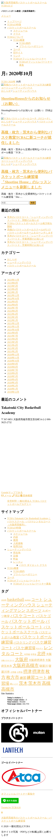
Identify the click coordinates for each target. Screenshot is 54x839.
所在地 (16, 552)
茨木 (23, 683)
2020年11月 (13, 357)
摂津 (27, 671)
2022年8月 (12, 304)
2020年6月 (12, 373)
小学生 (20, 672)
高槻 (46, 683)
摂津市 (38, 671)
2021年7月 (12, 336)
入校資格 (18, 543)
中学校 (27, 654)
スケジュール (20, 31)
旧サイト (18, 52)
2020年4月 (12, 379)
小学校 (13, 672)
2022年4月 (12, 314)
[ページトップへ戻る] (2, 812)
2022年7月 (12, 308)
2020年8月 (12, 367)
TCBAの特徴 (14, 24)
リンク (16, 55)
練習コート (37, 677)
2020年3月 (12, 382)
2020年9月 (12, 364)
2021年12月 (13, 323)
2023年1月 (12, 292)
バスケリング (23, 642)
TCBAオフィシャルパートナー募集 (32, 584)
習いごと (14, 684)
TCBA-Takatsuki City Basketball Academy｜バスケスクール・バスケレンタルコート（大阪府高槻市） (29, 521)
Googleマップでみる (12, 492)
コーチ (16, 49)
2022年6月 (12, 311)
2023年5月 (12, 286)
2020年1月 (12, 389)
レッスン (18, 562)
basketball (15, 599)
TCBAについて (15, 37)
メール (7, 495)
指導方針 (18, 546)
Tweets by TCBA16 (11, 807)
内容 (15, 537)
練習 (23, 677)
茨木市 (34, 683)
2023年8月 (12, 283)
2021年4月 (12, 345)
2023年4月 (12, 289)
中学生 (33, 654)
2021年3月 (12, 348)
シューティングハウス (25, 91)
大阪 (49, 654)
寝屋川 (43, 665)
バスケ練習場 (24, 648)
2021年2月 (12, 351)
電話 (17, 495)
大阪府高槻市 (26, 665)
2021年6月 (12, 339)
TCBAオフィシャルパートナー (29, 59)
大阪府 (21, 659)
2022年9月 (12, 301)
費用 (15, 540)
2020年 (4, 600)
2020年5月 (12, 376)
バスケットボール (27, 621)
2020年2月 (12, 385)
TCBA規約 (25, 43)
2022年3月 (12, 317)
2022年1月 (12, 320)
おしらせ (6, 91)
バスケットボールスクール (21, 27)
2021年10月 (13, 329)
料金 (15, 559)
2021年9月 (12, 333)
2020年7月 (12, 370)
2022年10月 (13, 298)
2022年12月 (13, 295)
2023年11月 (13, 280)
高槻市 (7, 689)
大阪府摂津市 (37, 660)
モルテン (39, 648)
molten (28, 600)
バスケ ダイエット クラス (33, 565)
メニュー (6, 16)
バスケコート (22, 615)
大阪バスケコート (7, 660)
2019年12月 (13, 392)
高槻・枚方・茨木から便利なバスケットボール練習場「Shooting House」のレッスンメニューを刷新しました (26, 179)
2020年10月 (13, 361)
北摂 (41, 653)
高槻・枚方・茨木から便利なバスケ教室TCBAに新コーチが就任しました (26, 137)
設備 (15, 555)
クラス (16, 34)
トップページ (14, 21)
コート (37, 599)
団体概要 (27, 495)
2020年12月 (13, 354)
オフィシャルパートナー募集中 (18, 794)
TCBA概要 (19, 40)
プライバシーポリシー (31, 46)
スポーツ (34, 610)
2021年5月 (12, 342)
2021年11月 (13, 326)
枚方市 (12, 677)
